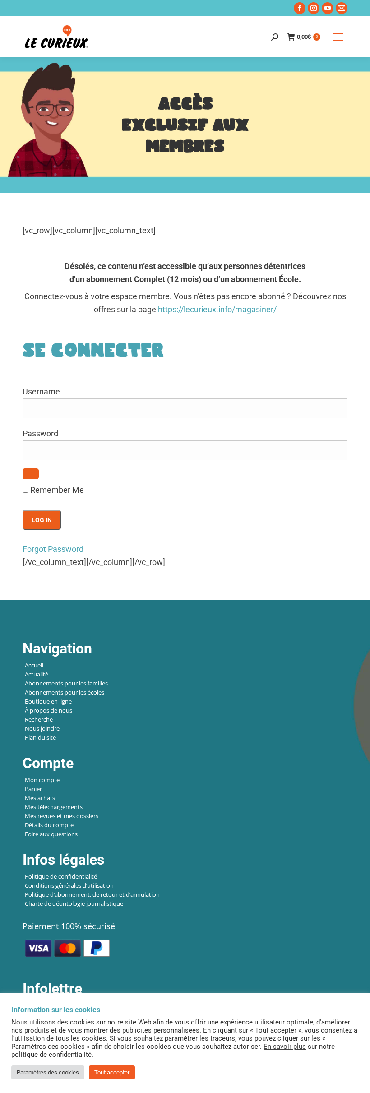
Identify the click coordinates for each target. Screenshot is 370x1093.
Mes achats (40, 798)
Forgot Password (53, 549)
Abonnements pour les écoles (64, 692)
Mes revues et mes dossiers (61, 816)
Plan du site (40, 737)
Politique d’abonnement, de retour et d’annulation (92, 894)
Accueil (34, 665)
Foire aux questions (51, 834)
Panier (33, 789)
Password (40, 433)
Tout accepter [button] (112, 1072)
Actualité (36, 674)
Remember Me (56, 490)
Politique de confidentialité (61, 876)
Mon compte (42, 780)
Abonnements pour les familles (66, 683)
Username (41, 391)
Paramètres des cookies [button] (48, 1072)
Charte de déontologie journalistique (74, 903)
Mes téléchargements (54, 807)
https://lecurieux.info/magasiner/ (217, 309)
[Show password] (31, 473)
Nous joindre (42, 728)
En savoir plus (285, 1046)
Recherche (39, 719)
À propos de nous (48, 710)
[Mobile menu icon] (338, 37)
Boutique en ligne (48, 701)
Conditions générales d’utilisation (69, 885)
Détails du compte (49, 825)
